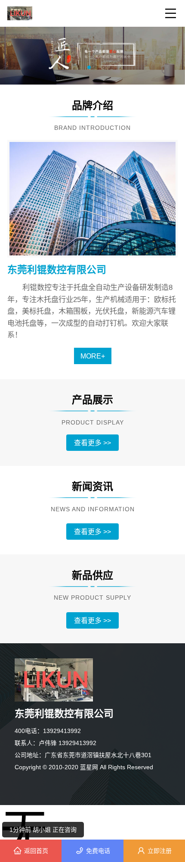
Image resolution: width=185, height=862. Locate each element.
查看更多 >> (92, 443)
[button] (89, 67)
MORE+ (92, 356)
